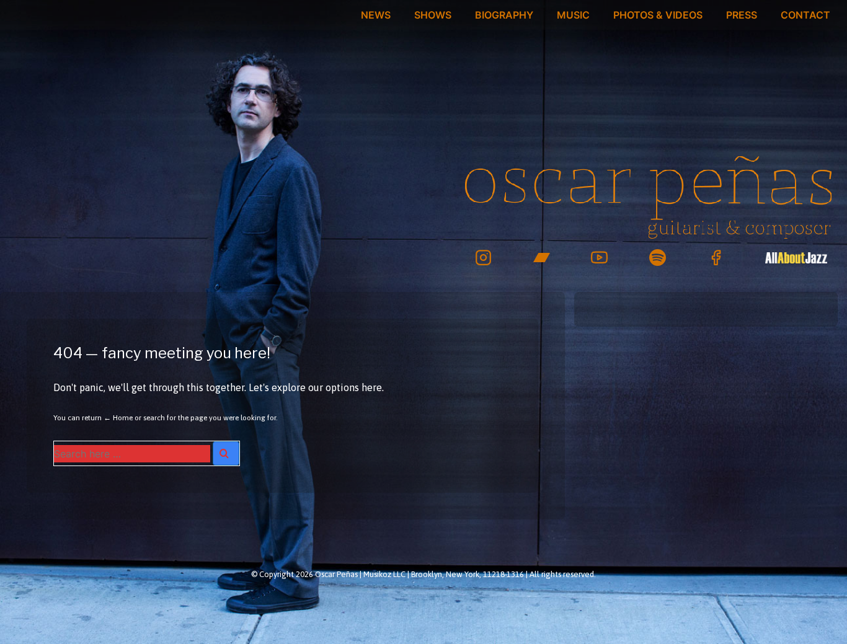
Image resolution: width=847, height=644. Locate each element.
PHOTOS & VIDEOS (658, 15)
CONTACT (805, 15)
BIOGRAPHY (504, 15)
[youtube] (600, 258)
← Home (118, 417)
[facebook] (716, 258)
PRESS (741, 15)
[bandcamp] (541, 258)
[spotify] (657, 258)
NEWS (376, 15)
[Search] (226, 453)
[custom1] (796, 258)
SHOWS (432, 15)
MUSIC (573, 15)
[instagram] (483, 258)
